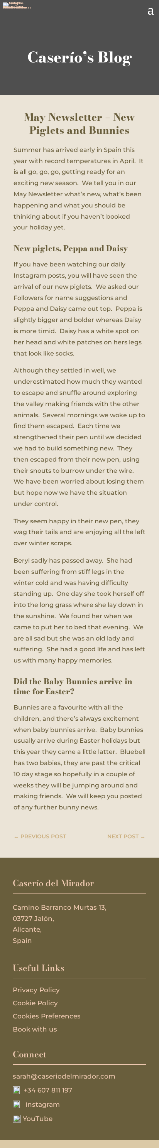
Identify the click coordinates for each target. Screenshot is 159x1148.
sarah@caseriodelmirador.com (64, 1076)
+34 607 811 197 (46, 1090)
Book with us (35, 1029)
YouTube (36, 1119)
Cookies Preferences (47, 1016)
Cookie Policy (35, 1003)
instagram (40, 1104)
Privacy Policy (36, 990)
